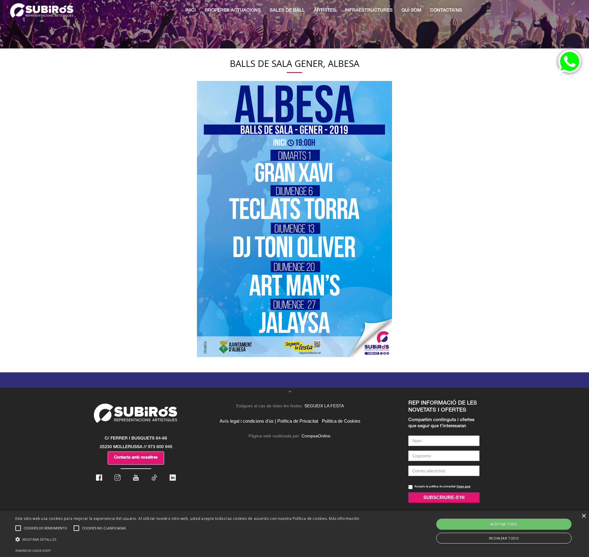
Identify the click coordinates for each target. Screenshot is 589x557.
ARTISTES (325, 10)
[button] (187, 539)
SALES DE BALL (287, 10)
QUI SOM (411, 10)
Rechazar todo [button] (504, 538)
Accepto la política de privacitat (442, 487)
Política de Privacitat (297, 421)
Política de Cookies (341, 421)
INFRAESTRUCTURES (369, 10)
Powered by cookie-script (33, 551)
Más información (344, 518)
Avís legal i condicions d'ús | (248, 421)
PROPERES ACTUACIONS (233, 10)
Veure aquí (463, 487)
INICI (190, 10)
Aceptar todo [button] (504, 524)
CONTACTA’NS (446, 10)
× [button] (583, 516)
